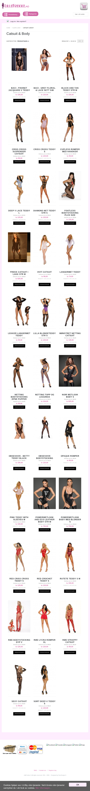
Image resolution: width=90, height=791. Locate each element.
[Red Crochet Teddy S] (44, 572)
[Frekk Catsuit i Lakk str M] (19, 261)
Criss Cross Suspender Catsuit (19, 151)
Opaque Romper (70, 456)
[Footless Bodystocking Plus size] (70, 200)
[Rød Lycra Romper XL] (44, 633)
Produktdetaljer (19, 100)
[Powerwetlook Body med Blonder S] (70, 508)
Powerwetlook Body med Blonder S (70, 519)
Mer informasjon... (44, 787)
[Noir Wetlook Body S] (70, 386)
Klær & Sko (17, 27)
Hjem (8, 27)
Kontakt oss (42, 770)
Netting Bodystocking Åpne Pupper (19, 397)
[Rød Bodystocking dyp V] (19, 632)
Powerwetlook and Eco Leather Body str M (45, 519)
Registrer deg (52, 770)
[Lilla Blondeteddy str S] (44, 327)
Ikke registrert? (21, 21)
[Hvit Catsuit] (44, 265)
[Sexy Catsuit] (19, 695)
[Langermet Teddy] (70, 265)
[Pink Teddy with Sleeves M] (19, 511)
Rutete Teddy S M (70, 579)
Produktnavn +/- (23, 41)
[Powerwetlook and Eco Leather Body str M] (44, 508)
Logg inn (13, 21)
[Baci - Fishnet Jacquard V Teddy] (19, 70)
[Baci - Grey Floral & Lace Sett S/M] (44, 70)
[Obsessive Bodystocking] (44, 438)
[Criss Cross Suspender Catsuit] (19, 143)
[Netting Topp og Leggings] (44, 388)
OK (77, 784)
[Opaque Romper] (70, 449)
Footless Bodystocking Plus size (70, 213)
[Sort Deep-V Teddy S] (44, 695)
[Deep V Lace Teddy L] (19, 204)
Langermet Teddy (70, 272)
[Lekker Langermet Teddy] (19, 327)
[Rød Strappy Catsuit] (70, 633)
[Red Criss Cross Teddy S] (19, 572)
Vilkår (35, 770)
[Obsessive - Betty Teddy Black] (19, 438)
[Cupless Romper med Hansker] (70, 143)
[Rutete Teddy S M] (70, 572)
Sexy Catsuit (19, 701)
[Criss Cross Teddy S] (44, 143)
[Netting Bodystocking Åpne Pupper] (19, 388)
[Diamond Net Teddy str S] (44, 204)
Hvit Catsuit (44, 272)
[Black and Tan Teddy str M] (70, 81)
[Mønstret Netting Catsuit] (70, 327)
